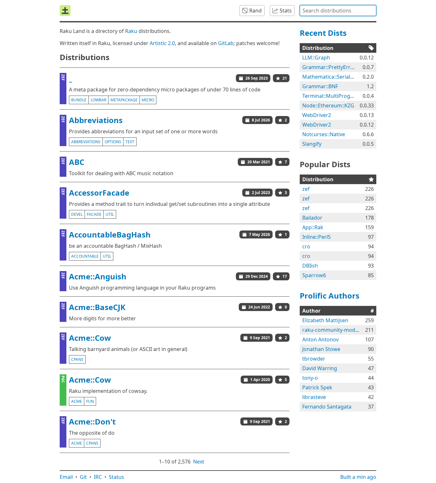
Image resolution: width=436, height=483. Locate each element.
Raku (131, 31)
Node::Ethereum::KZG (328, 105)
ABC (76, 162)
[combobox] (338, 10)
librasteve (314, 397)
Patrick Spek (317, 387)
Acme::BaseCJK (97, 307)
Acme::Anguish (97, 276)
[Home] (65, 10)
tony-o (310, 377)
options (113, 141)
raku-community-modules (333, 329)
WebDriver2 (316, 115)
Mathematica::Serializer (330, 76)
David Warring (319, 368)
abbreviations (86, 141)
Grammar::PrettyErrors (330, 67)
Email (66, 476)
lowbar (98, 100)
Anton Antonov (320, 339)
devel (77, 214)
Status (116, 476)
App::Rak (312, 227)
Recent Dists (323, 32)
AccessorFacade (99, 192)
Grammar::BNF (320, 86)
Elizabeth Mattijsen (325, 320)
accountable (85, 256)
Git (83, 476)
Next (198, 461)
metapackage (124, 100)
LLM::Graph (316, 57)
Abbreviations (96, 120)
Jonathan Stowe (321, 349)
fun (90, 401)
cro (306, 246)
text (129, 141)
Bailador (312, 217)
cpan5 (77, 359)
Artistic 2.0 (162, 43)
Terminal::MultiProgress (331, 95)
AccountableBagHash (110, 234)
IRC (98, 476)
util (110, 214)
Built (358, 476)
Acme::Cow (90, 337)
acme (76, 401)
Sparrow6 (314, 275)
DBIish (310, 265)
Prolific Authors (329, 295)
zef (306, 188)
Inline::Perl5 (316, 236)
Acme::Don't (92, 421)
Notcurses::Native (323, 134)
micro (148, 100)
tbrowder (313, 358)
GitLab (226, 43)
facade (94, 214)
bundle (78, 100)
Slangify (311, 143)
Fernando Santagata (326, 406)
